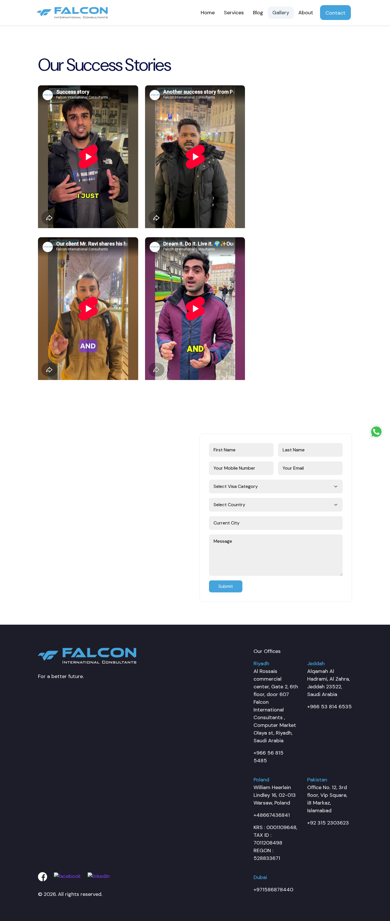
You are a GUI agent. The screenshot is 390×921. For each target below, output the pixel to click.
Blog (258, 12)
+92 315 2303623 (328, 822)
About (305, 12)
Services (234, 12)
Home (208, 12)
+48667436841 (272, 815)
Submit (225, 586)
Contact (335, 12)
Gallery (280, 12)
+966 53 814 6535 (329, 706)
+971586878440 (273, 889)
